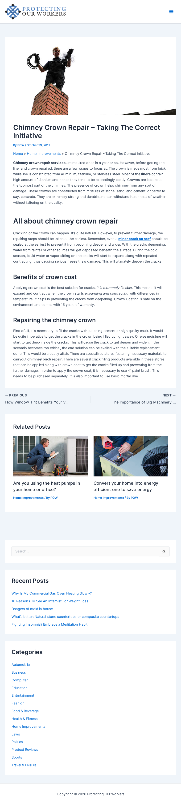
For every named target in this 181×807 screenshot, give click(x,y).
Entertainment (23, 695)
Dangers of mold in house (32, 609)
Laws (16, 734)
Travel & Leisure (24, 765)
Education (20, 688)
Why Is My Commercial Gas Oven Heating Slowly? (52, 593)
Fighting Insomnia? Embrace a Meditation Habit (49, 624)
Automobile (21, 665)
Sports (17, 757)
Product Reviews (25, 749)
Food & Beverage (25, 711)
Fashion (18, 703)
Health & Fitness (25, 719)
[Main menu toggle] (171, 11)
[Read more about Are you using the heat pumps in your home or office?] (50, 456)
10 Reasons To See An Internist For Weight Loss (50, 601)
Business (19, 672)
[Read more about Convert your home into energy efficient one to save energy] (131, 456)
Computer (20, 680)
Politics (17, 742)
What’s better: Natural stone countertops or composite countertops (65, 617)
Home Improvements (28, 497)
